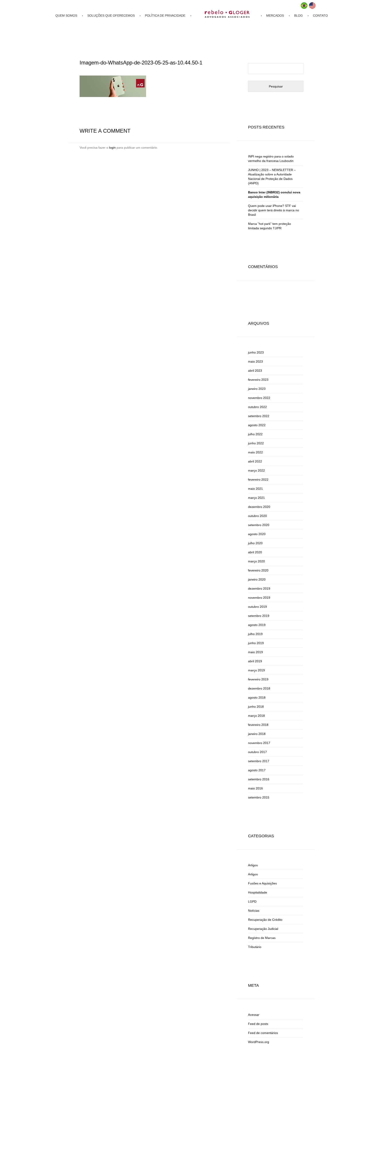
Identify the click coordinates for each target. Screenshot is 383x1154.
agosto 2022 (257, 425)
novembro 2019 (259, 597)
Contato (320, 15)
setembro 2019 (258, 616)
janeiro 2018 (257, 734)
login (112, 147)
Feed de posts (258, 1024)
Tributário (254, 947)
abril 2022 (255, 461)
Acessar (253, 1014)
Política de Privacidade (165, 15)
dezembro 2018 (259, 688)
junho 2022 (256, 443)
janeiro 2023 (257, 388)
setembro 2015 (258, 797)
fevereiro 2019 (258, 679)
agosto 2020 (257, 534)
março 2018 (256, 715)
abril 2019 (255, 661)
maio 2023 (255, 361)
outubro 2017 (257, 752)
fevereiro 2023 (258, 379)
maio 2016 (255, 788)
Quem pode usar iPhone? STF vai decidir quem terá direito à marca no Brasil (273, 210)
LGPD (252, 901)
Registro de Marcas (262, 938)
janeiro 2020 (257, 579)
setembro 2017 (258, 761)
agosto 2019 (257, 625)
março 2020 (256, 561)
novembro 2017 (259, 743)
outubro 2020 (257, 516)
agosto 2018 (257, 697)
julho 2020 (255, 543)
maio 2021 (255, 488)
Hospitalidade (257, 892)
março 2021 (256, 497)
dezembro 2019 (259, 588)
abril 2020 (255, 552)
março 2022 (256, 470)
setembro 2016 (258, 779)
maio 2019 (255, 652)
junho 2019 (256, 643)
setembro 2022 (258, 416)
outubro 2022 (257, 407)
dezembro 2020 (259, 507)
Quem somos (66, 15)
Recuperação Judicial (263, 929)
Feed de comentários (263, 1033)
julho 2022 (255, 434)
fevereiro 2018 (258, 725)
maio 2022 (255, 452)
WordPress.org (258, 1042)
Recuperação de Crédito (265, 919)
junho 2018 (256, 706)
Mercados (275, 15)
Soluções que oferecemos (111, 15)
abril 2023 (255, 370)
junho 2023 (256, 352)
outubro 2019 (257, 606)
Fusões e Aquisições (262, 883)
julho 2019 (255, 634)
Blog (298, 15)
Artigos (253, 865)
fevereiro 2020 (258, 570)
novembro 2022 (259, 398)
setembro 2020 (258, 525)
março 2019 (256, 670)
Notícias (253, 910)
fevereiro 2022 (258, 479)
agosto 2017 (257, 770)
